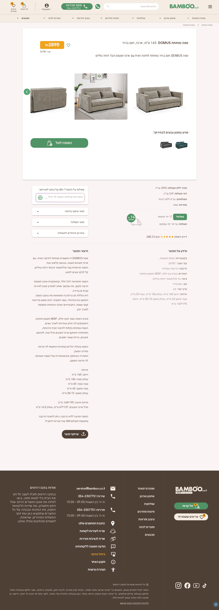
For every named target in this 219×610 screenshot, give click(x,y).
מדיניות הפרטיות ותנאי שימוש (134, 603)
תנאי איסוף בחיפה (74, 211)
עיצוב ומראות (83, 18)
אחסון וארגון (170, 18)
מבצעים (25, 18)
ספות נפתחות (189, 25)
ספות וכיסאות (198, 18)
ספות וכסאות (207, 25)
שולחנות (141, 18)
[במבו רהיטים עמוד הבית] (184, 6)
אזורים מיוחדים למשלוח (71, 233)
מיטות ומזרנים (112, 18)
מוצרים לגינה (54, 18)
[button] (108, 6)
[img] (159, 96)
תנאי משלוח (77, 222)
